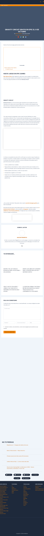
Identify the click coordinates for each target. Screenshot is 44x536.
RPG (24, 499)
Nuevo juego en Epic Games (10, 67)
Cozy (24, 490)
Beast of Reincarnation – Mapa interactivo (16, 450)
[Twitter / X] (22, 246)
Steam (13, 487)
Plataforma (27, 35)
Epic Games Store (7, 76)
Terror (24, 505)
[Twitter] (20, 37)
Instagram (25, 209)
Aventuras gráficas (26, 488)
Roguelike (25, 498)
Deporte (25, 491)
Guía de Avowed (3, 488)
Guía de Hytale (3, 513)
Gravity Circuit (9, 69)
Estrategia (25, 492)
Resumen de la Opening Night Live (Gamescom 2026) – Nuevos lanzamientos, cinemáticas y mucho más (20, 467)
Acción (21, 35)
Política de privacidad (39, 490)
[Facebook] (25, 37)
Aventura (25, 487)
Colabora (37, 487)
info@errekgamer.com (39, 488)
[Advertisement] (22, 56)
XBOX (13, 491)
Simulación (25, 502)
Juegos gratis (6, 5)
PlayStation (14, 488)
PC (12, 486)
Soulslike (25, 504)
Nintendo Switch (15, 490)
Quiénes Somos (38, 486)
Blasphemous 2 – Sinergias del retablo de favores (17, 445)
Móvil (13, 492)
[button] (43, 1)
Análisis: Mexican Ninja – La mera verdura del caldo (18, 461)
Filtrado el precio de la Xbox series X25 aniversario (17, 456)
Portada (2, 5)
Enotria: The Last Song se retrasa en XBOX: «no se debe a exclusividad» (11, 270)
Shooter (24, 501)
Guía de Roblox (3, 492)
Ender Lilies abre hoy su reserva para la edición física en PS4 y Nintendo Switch (31, 270)
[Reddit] (18, 37)
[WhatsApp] (23, 37)
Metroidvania (26, 494)
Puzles (24, 497)
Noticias (23, 35)
